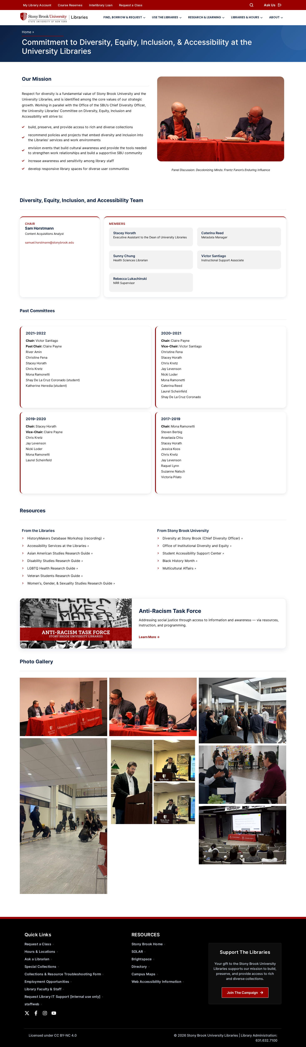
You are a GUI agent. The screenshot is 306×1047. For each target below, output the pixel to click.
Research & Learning (204, 17)
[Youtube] (53, 1013)
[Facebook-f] (36, 1013)
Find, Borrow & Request (122, 17)
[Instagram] (44, 1013)
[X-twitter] (27, 1013)
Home (26, 32)
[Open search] (251, 5)
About (274, 17)
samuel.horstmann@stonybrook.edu (49, 242)
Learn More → (149, 637)
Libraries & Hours (245, 17)
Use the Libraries (165, 17)
